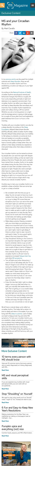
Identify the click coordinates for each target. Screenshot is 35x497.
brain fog (28, 256)
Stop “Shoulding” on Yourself (17, 394)
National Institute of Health (22, 92)
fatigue (22, 256)
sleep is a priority (16, 314)
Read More (5, 370)
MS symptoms (17, 258)
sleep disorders (15, 81)
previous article (11, 79)
